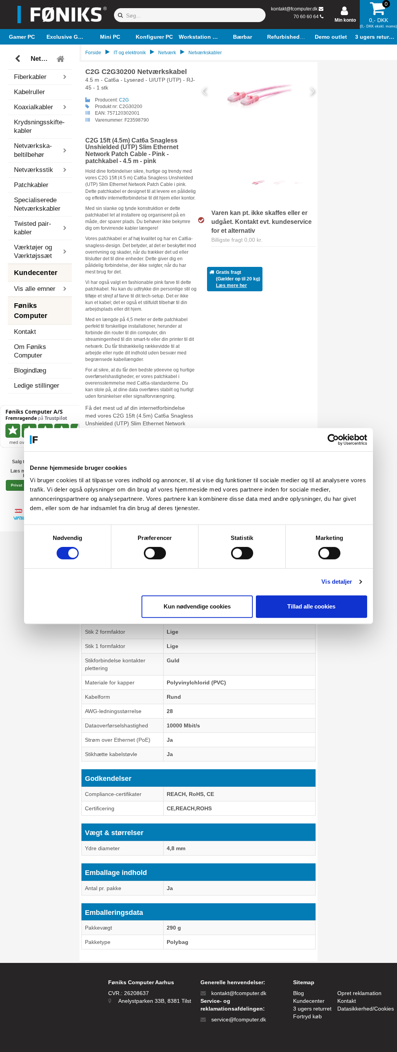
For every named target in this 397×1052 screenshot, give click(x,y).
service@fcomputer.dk (238, 1019)
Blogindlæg (30, 370)
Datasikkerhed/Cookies (365, 1009)
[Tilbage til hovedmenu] (61, 59)
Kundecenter (309, 1001)
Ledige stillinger (36, 385)
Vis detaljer (336, 581)
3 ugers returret (312, 1009)
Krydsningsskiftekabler (39, 126)
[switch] (155, 553)
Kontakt (25, 331)
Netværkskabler (41, 58)
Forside (93, 52)
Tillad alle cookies (311, 606)
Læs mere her (231, 285)
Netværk (167, 52)
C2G (124, 100)
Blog (298, 993)
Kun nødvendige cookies (197, 606)
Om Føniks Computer (30, 351)
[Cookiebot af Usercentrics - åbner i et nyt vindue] (333, 439)
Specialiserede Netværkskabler (37, 204)
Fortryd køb (307, 1016)
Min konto (345, 20)
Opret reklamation (359, 993)
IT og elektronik (130, 52)
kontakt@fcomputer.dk (294, 9)
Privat (16, 485)
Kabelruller (29, 92)
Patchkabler (31, 185)
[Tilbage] (18, 58)
